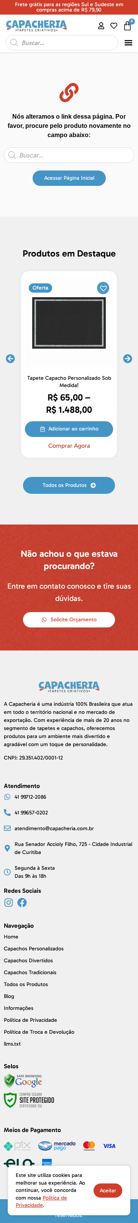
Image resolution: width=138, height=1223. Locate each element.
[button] (128, 42)
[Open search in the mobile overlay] (62, 42)
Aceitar (108, 1190)
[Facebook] (22, 902)
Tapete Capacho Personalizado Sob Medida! (69, 382)
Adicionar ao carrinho (73, 428)
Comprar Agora (69, 446)
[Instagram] (8, 902)
